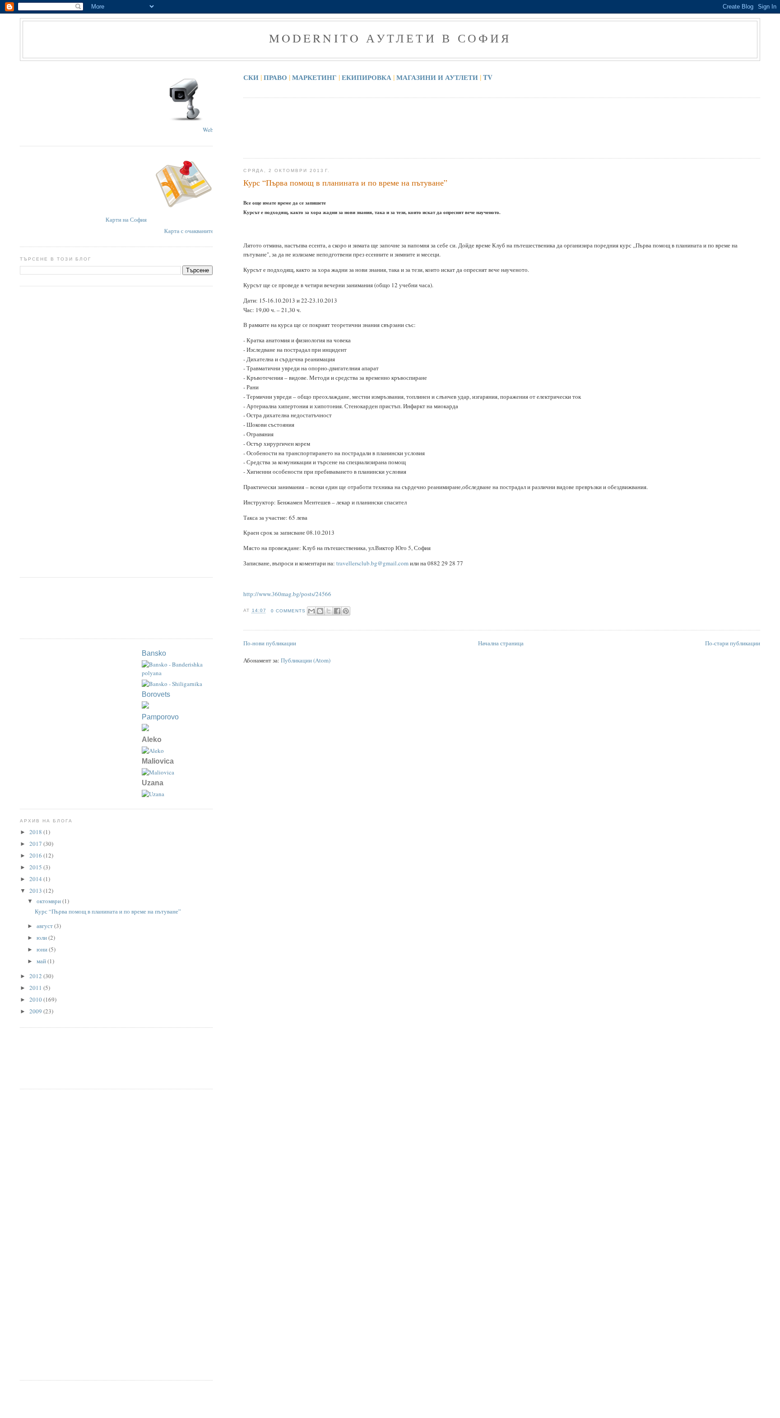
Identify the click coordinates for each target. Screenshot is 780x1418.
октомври (49, 901)
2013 (36, 890)
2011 (36, 988)
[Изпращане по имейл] (311, 611)
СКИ (251, 77)
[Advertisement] (407, 127)
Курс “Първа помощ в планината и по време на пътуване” (345, 182)
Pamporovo (160, 717)
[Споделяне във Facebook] (337, 611)
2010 (36, 999)
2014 (36, 879)
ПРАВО (275, 77)
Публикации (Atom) (305, 660)
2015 (36, 867)
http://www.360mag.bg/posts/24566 (287, 594)
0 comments (288, 610)
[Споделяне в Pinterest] (345, 611)
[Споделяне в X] (328, 611)
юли (42, 937)
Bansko (154, 653)
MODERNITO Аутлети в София (390, 38)
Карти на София (138, 219)
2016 (36, 855)
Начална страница (501, 643)
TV (487, 77)
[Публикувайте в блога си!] (320, 611)
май (42, 961)
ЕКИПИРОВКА (366, 77)
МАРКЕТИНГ (314, 77)
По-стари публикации (732, 643)
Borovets (156, 694)
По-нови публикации (269, 643)
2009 (36, 1011)
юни (43, 949)
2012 (36, 976)
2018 (36, 832)
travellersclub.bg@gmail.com (372, 563)
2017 (36, 844)
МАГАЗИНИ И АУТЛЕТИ (437, 77)
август (45, 926)
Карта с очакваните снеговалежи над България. (211, 231)
